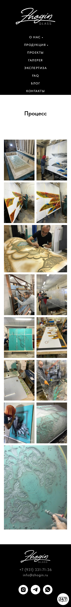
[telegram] (35, 589)
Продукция (35, 45)
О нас (35, 37)
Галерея (35, 60)
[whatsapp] (47, 589)
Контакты (35, 91)
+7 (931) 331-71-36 (35, 570)
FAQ (35, 76)
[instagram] (23, 589)
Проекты (35, 52)
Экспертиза (35, 68)
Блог (35, 83)
